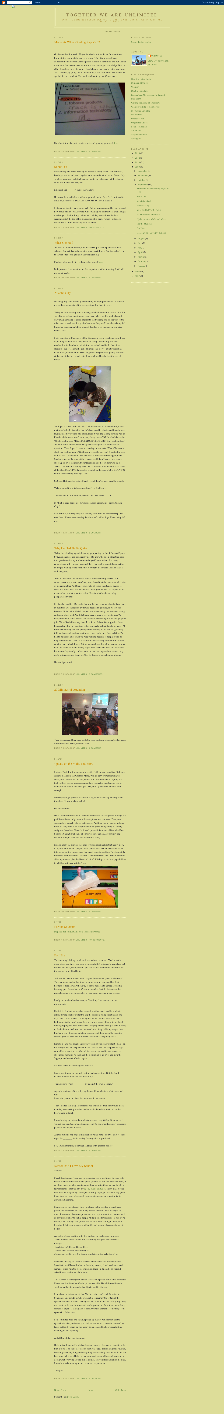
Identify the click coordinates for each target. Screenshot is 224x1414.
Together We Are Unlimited (112, 15)
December (143, 170)
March (141, 256)
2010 (137, 162)
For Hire (59, 955)
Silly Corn (136, 130)
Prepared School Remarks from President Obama (77, 931)
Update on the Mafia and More (73, 763)
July (140, 243)
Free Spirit (136, 98)
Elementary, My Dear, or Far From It (148, 94)
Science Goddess (139, 126)
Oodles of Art (137, 118)
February (142, 261)
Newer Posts (60, 1390)
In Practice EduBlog (140, 110)
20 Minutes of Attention (69, 689)
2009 (137, 166)
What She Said (63, 242)
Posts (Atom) (73, 1396)
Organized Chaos (139, 122)
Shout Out (60, 167)
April (140, 252)
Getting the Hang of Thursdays (145, 102)
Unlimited (156, 56)
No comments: (97, 227)
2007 (137, 275)
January (142, 265)
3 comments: (96, 674)
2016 (137, 153)
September (143, 184)
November (143, 175)
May (140, 247)
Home (90, 1390)
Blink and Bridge (139, 82)
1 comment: (95, 151)
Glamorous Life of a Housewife (145, 106)
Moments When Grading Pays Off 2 (77, 42)
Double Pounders (139, 90)
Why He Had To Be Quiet (70, 548)
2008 (137, 271)
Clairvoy (135, 86)
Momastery (136, 114)
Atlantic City (62, 293)
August (141, 238)
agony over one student (95, 1188)
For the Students (64, 927)
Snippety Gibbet (139, 134)
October (142, 179)
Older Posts (120, 1390)
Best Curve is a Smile (141, 78)
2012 (137, 157)
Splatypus (136, 138)
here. (101, 261)
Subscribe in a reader (141, 42)
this (115, 143)
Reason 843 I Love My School (73, 1166)
